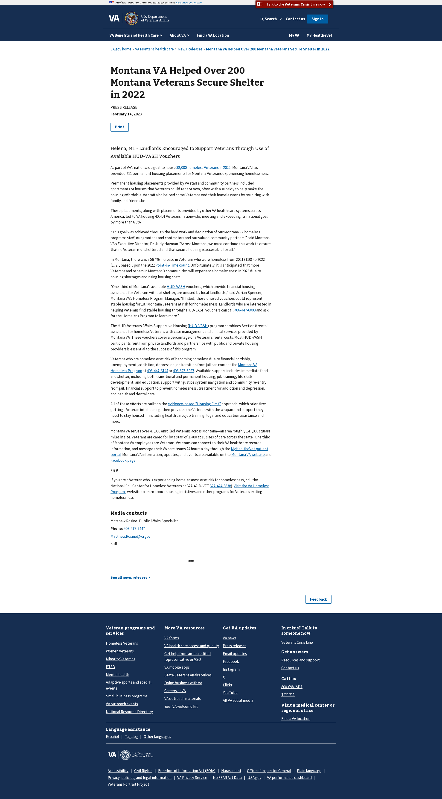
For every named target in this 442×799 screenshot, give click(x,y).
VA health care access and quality (191, 645)
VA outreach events (122, 703)
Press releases (234, 645)
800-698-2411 (291, 686)
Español (112, 736)
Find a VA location (295, 718)
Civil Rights (143, 770)
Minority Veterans (120, 658)
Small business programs (126, 696)
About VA (178, 35)
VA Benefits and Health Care (134, 35)
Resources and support (300, 660)
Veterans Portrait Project (128, 784)
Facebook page (123, 460)
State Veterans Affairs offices (188, 675)
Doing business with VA (183, 682)
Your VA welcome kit (181, 706)
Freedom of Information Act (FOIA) (186, 770)
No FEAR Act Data (227, 777)
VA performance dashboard (289, 777)
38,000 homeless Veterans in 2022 (203, 167)
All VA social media (238, 700)
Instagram (231, 669)
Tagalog (131, 736)
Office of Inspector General (269, 770)
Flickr (227, 684)
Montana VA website (248, 454)
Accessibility (118, 770)
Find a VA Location (213, 35)
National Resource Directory (129, 711)
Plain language (309, 770)
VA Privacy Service (192, 777)
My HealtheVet (319, 35)
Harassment (231, 770)
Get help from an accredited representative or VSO (187, 656)
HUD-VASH (176, 286)
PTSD (110, 666)
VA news (229, 637)
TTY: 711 (288, 694)
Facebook (231, 661)
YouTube (230, 692)
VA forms (171, 637)
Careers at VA (175, 690)
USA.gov (254, 777)
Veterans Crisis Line (297, 642)
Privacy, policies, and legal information (140, 777)
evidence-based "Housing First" (194, 403)
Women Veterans (120, 651)
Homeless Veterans (122, 643)
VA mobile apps (177, 667)
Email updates (235, 653)
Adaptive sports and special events (128, 685)
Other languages (157, 736)
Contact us (295, 18)
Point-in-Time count (172, 265)
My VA (294, 35)
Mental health (117, 674)
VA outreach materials (182, 698)
